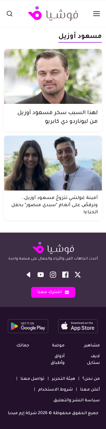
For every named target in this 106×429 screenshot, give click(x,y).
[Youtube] (41, 275)
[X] (78, 275)
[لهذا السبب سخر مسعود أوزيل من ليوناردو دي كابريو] (53, 76)
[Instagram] (53, 275)
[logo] (53, 13)
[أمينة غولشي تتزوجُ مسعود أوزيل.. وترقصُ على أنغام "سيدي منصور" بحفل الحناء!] (53, 163)
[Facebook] (65, 275)
